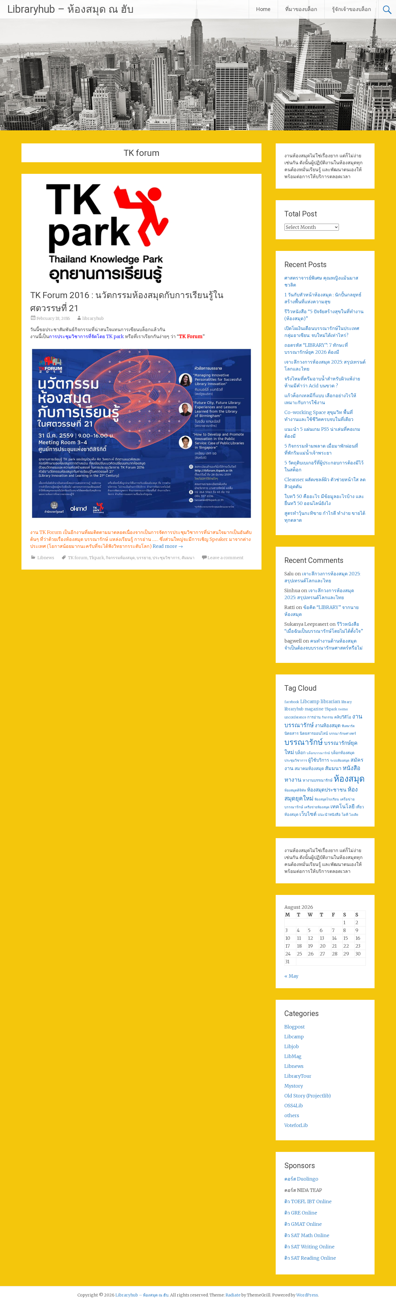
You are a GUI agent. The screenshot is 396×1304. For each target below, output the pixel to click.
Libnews (45, 557)
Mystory (293, 1086)
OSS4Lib (293, 1105)
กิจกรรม (327, 717)
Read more (168, 546)
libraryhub (93, 318)
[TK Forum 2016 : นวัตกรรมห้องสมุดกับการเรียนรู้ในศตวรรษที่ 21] (106, 282)
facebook (291, 702)
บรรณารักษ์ (303, 742)
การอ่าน (314, 717)
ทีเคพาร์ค (348, 726)
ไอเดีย (353, 815)
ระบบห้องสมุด (339, 760)
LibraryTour (297, 1076)
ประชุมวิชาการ (166, 557)
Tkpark (96, 557)
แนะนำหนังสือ (329, 814)
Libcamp (309, 701)
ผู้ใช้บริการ (318, 760)
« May (291, 976)
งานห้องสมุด (328, 726)
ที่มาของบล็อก (301, 9)
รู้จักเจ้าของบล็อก (351, 9)
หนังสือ (351, 768)
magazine (314, 709)
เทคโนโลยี (342, 806)
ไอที (345, 814)
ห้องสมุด (349, 778)
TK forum (78, 557)
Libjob (291, 1046)
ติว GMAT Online (303, 1224)
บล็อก (300, 752)
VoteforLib (296, 1125)
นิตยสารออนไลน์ (314, 733)
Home (263, 9)
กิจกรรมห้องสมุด (120, 557)
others (291, 1115)
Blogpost (294, 1027)
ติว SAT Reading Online (310, 1258)
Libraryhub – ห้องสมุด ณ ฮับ (70, 9)
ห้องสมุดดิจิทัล (295, 790)
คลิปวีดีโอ (342, 717)
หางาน (292, 779)
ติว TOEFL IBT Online (308, 1201)
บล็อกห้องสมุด (343, 752)
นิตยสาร (291, 733)
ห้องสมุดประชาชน (326, 790)
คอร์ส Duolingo (301, 1179)
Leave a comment (226, 557)
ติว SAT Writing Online (309, 1247)
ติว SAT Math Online (306, 1235)
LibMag (292, 1056)
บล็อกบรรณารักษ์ (318, 753)
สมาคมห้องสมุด (309, 768)
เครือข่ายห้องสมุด (316, 807)
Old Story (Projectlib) (307, 1096)
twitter (343, 709)
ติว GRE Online (300, 1213)
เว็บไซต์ (308, 814)
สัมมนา (188, 557)
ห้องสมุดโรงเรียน (327, 799)
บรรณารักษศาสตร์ (342, 734)
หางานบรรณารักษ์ (318, 780)
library (346, 702)
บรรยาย (144, 557)
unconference (295, 717)
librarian (330, 701)
